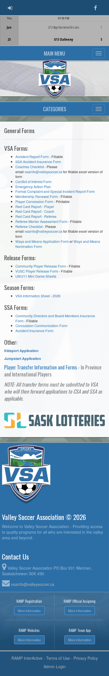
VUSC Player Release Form (36, 271)
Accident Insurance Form (34, 330)
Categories (54, 109)
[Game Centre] (54, 35)
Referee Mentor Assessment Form (41, 221)
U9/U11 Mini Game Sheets (35, 276)
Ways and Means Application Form (42, 241)
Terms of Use (58, 658)
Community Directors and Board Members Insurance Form (55, 318)
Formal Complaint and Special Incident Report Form (55, 191)
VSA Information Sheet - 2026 (37, 295)
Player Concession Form (34, 201)
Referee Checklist (28, 226)
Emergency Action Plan (33, 186)
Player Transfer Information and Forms (40, 367)
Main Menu (54, 53)
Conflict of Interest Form (33, 181)
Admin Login (55, 666)
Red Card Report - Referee (35, 216)
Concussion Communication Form (41, 325)
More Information (29, 610)
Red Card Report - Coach (34, 211)
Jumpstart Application (22, 358)
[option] (54, 30)
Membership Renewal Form (36, 196)
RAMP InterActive (26, 658)
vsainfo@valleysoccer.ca (43, 171)
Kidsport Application (21, 350)
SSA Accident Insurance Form (38, 161)
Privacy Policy (86, 658)
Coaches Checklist (30, 166)
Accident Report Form (32, 156)
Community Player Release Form (40, 266)
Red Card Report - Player (34, 206)
